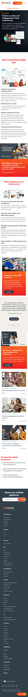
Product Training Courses (9, 610)
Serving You (6, 636)
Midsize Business (7, 519)
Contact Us (7, 662)
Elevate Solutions (7, 543)
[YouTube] (13, 686)
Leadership (6, 643)
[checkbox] (5, 681)
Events (5, 604)
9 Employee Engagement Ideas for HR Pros (13, 417)
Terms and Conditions (13, 691)
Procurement (6, 589)
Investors (5, 630)
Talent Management (8, 565)
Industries (6, 523)
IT (4, 614)
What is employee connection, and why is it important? (14, 463)
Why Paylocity (7, 568)
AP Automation (7, 587)
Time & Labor (6, 556)
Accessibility (19, 691)
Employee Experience (8, 563)
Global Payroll (7, 552)
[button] (9, 325)
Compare (6, 576)
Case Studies (6, 574)
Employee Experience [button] (13, 8)
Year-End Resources (8, 608)
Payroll (5, 550)
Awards (5, 641)
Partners (5, 526)
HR (4, 532)
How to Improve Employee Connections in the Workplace (11, 445)
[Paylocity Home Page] (6, 3)
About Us (5, 626)
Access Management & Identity (10, 619)
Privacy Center (5, 691)
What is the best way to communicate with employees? (13, 476)
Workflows (6, 656)
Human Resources (7, 554)
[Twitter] (5, 686)
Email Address (9, 499)
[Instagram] (16, 686)
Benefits (5, 560)
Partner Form (6, 667)
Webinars (6, 602)
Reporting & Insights (8, 658)
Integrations (6, 650)
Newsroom (6, 632)
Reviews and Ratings (8, 571)
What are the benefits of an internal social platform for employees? (14, 470)
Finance (5, 534)
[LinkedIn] (3, 686)
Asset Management (8, 617)
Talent (5, 558)
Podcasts (5, 600)
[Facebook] (8, 686)
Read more (9, 292)
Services (6, 540)
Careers (5, 628)
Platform (6, 529)
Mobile (5, 654)
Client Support (7, 665)
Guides (5, 598)
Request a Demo (7, 669)
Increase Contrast (11, 681)
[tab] (13, 325)
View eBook (7, 365)
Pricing (6, 673)
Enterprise (6, 521)
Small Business (7, 517)
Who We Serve (7, 514)
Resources (6, 595)
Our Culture (6, 634)
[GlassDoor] (11, 686)
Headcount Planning (8, 591)
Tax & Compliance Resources (10, 606)
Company (6, 623)
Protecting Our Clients (8, 639)
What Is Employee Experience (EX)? (13, 390)
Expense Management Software (10, 582)
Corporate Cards (7, 584)
